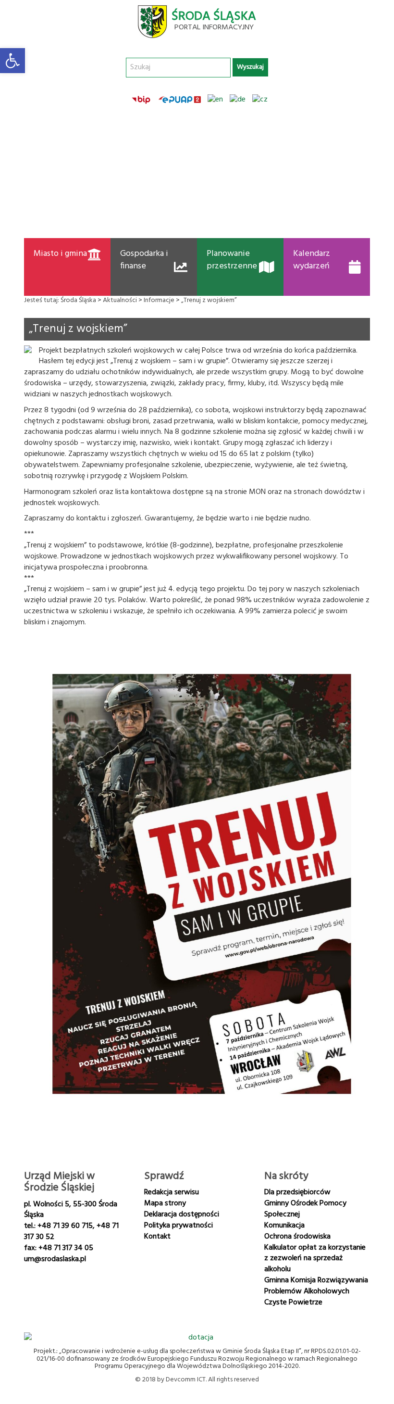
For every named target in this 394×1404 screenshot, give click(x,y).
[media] (60, 1288)
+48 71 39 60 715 (65, 1226)
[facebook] (35, 1288)
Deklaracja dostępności (181, 1214)
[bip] (142, 99)
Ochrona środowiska (297, 1236)
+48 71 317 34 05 (65, 1248)
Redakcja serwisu (171, 1192)
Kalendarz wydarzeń (311, 260)
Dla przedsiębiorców (297, 1192)
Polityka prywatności (178, 1225)
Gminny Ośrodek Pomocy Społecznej (305, 1209)
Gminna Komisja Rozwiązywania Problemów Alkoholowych (316, 1286)
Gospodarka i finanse (144, 260)
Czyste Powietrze (293, 1302)
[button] (12, 60)
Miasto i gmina (60, 254)
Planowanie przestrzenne (232, 260)
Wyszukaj (250, 67)
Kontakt (157, 1236)
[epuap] (180, 99)
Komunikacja (284, 1225)
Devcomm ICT (186, 1379)
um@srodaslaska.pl (55, 1259)
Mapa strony (165, 1203)
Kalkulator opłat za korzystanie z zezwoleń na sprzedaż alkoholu (315, 1258)
